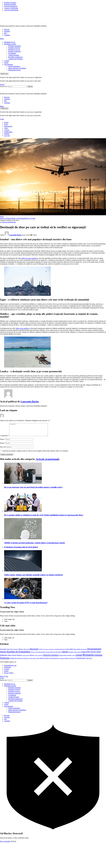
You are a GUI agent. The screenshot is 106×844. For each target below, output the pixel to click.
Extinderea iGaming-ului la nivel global (21, 547)
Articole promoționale (11, 10)
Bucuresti (34, 649)
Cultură (6, 61)
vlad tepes (89, 658)
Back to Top (4, 676)
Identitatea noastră (10, 44)
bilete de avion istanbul (28, 258)
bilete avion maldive (22, 328)
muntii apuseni (25, 655)
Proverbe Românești (10, 6)
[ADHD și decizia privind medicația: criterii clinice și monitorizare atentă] (55, 529)
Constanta (51, 649)
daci (71, 649)
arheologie (16, 649)
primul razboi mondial (65, 655)
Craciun (67, 649)
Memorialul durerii (14, 70)
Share (2, 216)
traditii (66, 658)
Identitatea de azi (9, 42)
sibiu (38, 658)
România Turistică (10, 2)
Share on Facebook (18, 218)
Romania (88, 654)
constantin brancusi (59, 649)
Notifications (8, 132)
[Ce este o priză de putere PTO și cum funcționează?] (55, 589)
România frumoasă (14, 46)
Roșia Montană (24, 658)
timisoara (62, 658)
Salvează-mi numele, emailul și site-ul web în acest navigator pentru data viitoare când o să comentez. (35, 451)
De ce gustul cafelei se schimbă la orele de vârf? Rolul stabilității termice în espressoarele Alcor (43, 515)
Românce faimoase (14, 51)
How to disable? (5, 841)
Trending (7, 35)
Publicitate (7, 667)
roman (73, 655)
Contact (6, 669)
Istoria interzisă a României (17, 68)
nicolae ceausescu (38, 655)
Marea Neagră (77, 652)
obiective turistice (51, 655)
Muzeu (32, 655)
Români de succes (14, 49)
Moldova (19, 655)
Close (2, 678)
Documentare (8, 64)
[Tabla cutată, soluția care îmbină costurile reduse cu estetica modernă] (55, 561)
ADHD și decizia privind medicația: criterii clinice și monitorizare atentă (34, 543)
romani (78, 654)
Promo (6, 671)
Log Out (7, 135)
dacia (75, 649)
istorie (65, 651)
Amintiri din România (15, 59)
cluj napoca (45, 649)
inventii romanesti (41, 652)
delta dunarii (84, 649)
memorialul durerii (88, 652)
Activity (6, 130)
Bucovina (26, 649)
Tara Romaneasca (54, 658)
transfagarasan (72, 658)
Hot (5, 33)
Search (30, 86)
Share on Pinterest (6, 218)
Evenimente (12, 53)
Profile (6, 122)
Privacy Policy (9, 673)
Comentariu (4, 435)
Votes (6, 128)
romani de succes (15, 658)
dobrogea (33, 652)
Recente (6, 29)
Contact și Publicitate (11, 8)
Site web (3, 447)
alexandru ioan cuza (6, 649)
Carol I (40, 649)
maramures (71, 652)
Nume (2, 439)
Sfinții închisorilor (14, 66)
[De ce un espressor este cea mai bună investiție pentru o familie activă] (55, 473)
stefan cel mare (44, 658)
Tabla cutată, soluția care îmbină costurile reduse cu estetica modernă (33, 575)
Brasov (21, 649)
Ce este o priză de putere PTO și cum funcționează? (26, 603)
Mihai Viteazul (12, 655)
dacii (78, 649)
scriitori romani (32, 658)
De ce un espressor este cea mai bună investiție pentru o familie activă (33, 487)
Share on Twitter (29, 218)
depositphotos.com (10, 665)
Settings (6, 134)
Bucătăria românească (15, 57)
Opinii (6, 62)
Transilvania (80, 658)
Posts (6, 124)
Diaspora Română (10, 4)
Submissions (8, 126)
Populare (7, 31)
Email (2, 443)
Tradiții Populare (13, 55)
